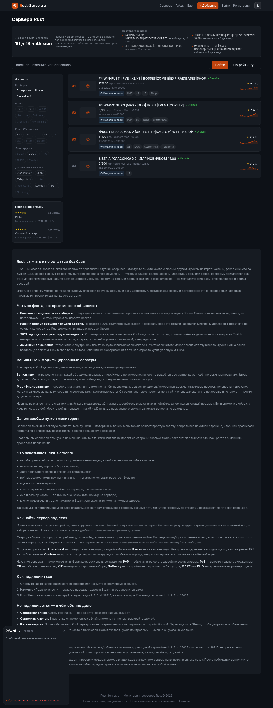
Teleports (24, 179)
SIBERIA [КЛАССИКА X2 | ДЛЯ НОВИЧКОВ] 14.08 (153, 45)
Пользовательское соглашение (153, 701)
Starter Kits (24, 172)
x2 (19, 134)
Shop (40, 172)
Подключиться (113, 93)
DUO (32, 153)
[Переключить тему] (257, 5)
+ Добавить (207, 5)
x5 (46, 134)
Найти (220, 65)
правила (28, 630)
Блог (190, 5)
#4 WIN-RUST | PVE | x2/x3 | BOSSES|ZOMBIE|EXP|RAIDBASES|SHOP (218, 47)
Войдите (11, 700)
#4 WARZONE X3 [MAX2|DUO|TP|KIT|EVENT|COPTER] (146, 37)
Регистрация (242, 5)
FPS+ (54, 185)
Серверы (166, 5)
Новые (39, 90)
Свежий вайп (24, 96)
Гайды (180, 5)
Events (40, 185)
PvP (20, 108)
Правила (184, 701)
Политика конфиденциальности (105, 701)
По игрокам (24, 90)
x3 (29, 134)
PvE (31, 108)
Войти (226, 5)
